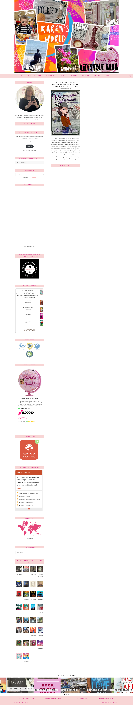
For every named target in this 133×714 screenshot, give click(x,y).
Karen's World (24, 702)
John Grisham (28, 302)
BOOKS (63, 75)
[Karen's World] (66, 37)
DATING (108, 75)
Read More (29, 123)
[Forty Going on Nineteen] (41, 294)
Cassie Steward (28, 309)
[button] (19, 571)
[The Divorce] (41, 318)
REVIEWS (85, 75)
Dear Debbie (28, 321)
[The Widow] (41, 304)
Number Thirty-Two (27, 307)
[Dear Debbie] (41, 325)
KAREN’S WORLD (34, 75)
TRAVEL (74, 75)
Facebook (80, 698)
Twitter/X (27, 698)
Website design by (110, 702)
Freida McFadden (28, 316)
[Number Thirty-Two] (41, 312)
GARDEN (97, 75)
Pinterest (107, 698)
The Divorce (28, 314)
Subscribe (30, 146)
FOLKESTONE (51, 75)
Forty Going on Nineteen (27, 290)
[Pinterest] (22, 195)
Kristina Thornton (28, 292)
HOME (21, 75)
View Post (65, 165)
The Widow (27, 300)
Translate (34, 177)
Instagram (54, 698)
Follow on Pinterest (30, 246)
